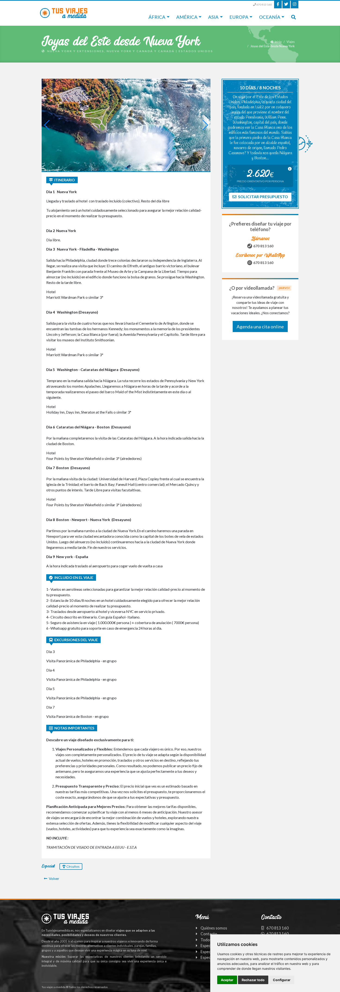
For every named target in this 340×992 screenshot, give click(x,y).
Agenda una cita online (260, 326)
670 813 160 (264, 4)
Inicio (278, 42)
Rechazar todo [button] (253, 980)
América (187, 17)
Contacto (209, 933)
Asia (213, 17)
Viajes (291, 42)
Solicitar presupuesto (262, 196)
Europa (238, 17)
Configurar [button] (282, 980)
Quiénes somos (214, 928)
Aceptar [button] (227, 980)
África (156, 17)
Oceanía (269, 17)
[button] (122, 168)
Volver (53, 878)
